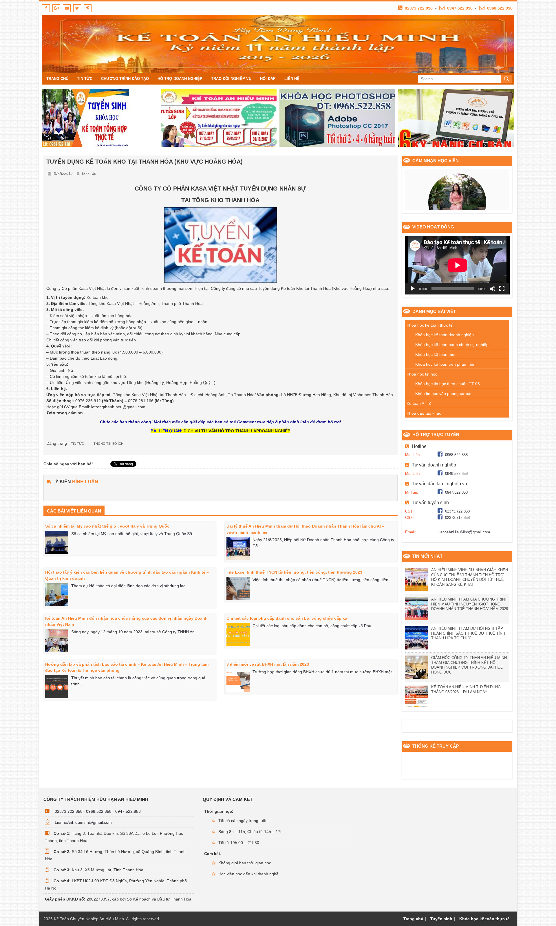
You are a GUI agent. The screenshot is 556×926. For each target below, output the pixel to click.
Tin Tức (84, 78)
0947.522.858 (459, 8)
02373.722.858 (418, 8)
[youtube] (66, 8)
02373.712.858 (457, 517)
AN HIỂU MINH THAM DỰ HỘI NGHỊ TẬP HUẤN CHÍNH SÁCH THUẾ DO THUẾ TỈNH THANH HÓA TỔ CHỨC (468, 633)
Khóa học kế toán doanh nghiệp (444, 334)
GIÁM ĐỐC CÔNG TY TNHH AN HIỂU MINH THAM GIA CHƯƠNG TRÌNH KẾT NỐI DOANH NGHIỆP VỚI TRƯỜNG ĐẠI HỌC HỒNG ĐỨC (469, 665)
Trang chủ (57, 78)
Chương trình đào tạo (125, 78)
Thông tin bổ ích (108, 443)
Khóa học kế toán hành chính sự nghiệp (452, 344)
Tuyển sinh (441, 918)
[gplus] (56, 8)
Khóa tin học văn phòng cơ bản (444, 393)
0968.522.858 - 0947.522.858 (113, 811)
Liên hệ (291, 78)
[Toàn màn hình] (502, 289)
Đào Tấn (89, 173)
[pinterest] (87, 8)
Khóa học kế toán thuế (436, 354)
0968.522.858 (499, 8)
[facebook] (46, 8)
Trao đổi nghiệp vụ (231, 78)
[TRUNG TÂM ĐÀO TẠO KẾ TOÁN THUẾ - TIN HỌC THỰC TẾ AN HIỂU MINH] (278, 44)
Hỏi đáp (268, 78)
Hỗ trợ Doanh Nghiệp (180, 78)
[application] (457, 265)
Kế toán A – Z (419, 403)
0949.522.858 (456, 473)
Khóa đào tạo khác (424, 413)
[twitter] (77, 8)
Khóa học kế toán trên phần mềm (446, 364)
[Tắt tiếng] (492, 289)
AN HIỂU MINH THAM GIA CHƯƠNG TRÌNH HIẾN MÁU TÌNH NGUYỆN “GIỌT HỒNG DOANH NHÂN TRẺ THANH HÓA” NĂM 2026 (469, 604)
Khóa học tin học (422, 374)
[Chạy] (413, 289)
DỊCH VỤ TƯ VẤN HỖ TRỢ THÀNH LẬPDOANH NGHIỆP (237, 431)
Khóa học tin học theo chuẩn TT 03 (447, 383)
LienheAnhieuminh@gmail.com (83, 822)
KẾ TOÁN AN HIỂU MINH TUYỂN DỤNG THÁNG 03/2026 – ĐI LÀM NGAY (466, 689)
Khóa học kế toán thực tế (430, 325)
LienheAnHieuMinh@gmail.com (464, 532)
